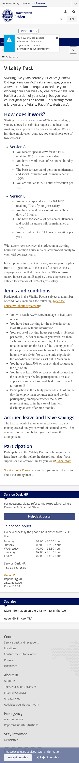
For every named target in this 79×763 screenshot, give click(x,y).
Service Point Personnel (19, 470)
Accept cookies (18, 757)
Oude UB (10, 575)
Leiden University (10, 3)
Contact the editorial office (20, 654)
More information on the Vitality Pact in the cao (35, 611)
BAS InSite (64, 461)
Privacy (8, 660)
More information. (49, 752)
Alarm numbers (13, 719)
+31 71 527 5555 (15, 568)
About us (9, 681)
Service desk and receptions (21, 642)
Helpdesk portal (39, 516)
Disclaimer (10, 666)
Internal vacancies (15, 693)
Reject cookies (49, 757)
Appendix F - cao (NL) (18, 619)
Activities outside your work (21, 705)
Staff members (39, 3)
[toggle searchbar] (73, 11)
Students (25, 3)
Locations (10, 648)
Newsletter (11, 740)
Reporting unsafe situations (21, 725)
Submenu (12, 57)
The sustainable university (20, 687)
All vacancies (12, 699)
